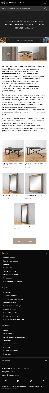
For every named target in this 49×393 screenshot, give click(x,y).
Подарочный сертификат (12, 281)
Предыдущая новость (8, 40)
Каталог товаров (9, 258)
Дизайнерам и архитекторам (14, 337)
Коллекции (7, 268)
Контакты (6, 326)
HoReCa (6, 347)
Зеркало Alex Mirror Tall (10, 195)
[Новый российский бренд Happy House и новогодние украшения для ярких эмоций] (3, 40)
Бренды (6, 264)
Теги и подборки (9, 271)
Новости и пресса (10, 313)
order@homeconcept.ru (11, 375)
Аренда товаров (9, 309)
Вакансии (7, 354)
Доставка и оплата (10, 296)
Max (13, 372)
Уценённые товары (10, 261)
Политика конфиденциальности (15, 319)
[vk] (6, 381)
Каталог (5, 253)
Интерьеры (7, 278)
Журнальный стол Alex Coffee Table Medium (12, 164)
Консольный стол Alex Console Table (35, 164)
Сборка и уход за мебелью (13, 299)
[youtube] (18, 381)
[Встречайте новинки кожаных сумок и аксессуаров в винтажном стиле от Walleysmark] (46, 40)
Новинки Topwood (24, 241)
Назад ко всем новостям (24, 40)
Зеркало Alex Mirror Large (22, 226)
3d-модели (7, 340)
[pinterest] (30, 381)
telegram (5, 372)
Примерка (7, 292)
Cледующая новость (41, 40)
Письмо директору (10, 351)
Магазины (23, 3)
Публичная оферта (10, 316)
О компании (8, 334)
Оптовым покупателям (12, 344)
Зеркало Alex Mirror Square (34, 195)
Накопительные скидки (12, 306)
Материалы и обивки (11, 275)
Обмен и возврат (10, 302)
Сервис (5, 288)
